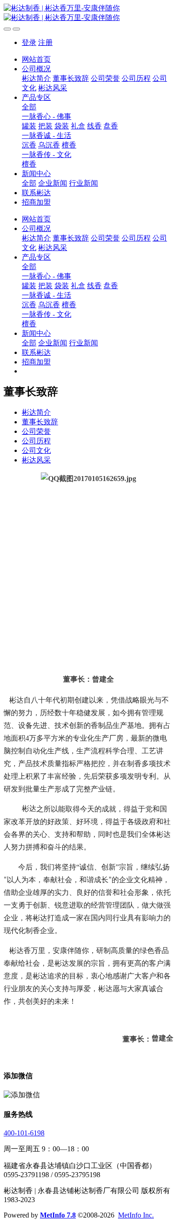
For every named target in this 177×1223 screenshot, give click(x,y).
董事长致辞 (40, 422)
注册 (45, 42)
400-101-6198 (24, 1133)
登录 (29, 42)
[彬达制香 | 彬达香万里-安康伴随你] (88, 13)
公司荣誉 (36, 431)
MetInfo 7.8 (58, 1215)
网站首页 (36, 59)
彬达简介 (36, 412)
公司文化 (36, 450)
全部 (29, 107)
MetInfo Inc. (136, 1215)
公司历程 (36, 441)
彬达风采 (36, 460)
